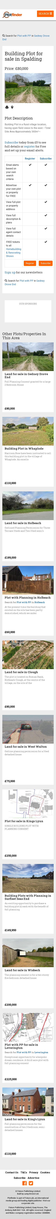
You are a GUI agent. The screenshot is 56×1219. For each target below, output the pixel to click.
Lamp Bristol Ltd (31, 1194)
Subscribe (11, 142)
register (29, 146)
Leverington (41, 1052)
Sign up (10, 272)
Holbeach (39, 602)
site (32, 1203)
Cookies (45, 1172)
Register (30, 158)
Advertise (33, 1177)
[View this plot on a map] (12, 107)
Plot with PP (24, 35)
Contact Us (11, 1172)
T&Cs (24, 1172)
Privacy (33, 1172)
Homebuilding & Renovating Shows (13, 253)
